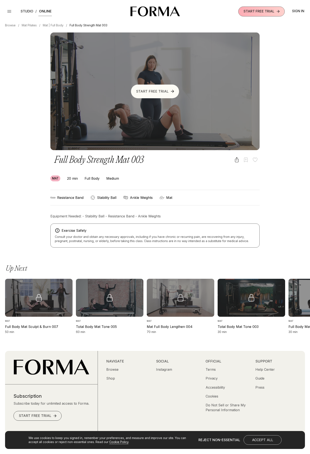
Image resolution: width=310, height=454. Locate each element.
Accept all (262, 440)
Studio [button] (27, 11)
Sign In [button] (298, 11)
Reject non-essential (219, 440)
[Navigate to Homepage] (155, 11)
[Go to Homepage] (51, 373)
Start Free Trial (259, 11)
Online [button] (45, 11)
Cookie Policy (118, 442)
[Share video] (236, 159)
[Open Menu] (9, 11)
